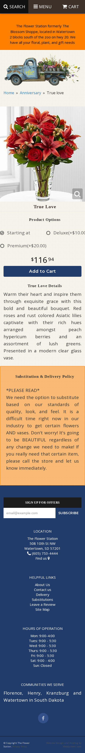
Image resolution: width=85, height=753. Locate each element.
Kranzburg (57, 693)
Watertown (16, 700)
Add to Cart (42, 271)
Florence (13, 693)
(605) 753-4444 (44, 553)
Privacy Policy (20, 746)
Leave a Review (42, 604)
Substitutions (42, 599)
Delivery (42, 594)
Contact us (42, 589)
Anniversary (30, 92)
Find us (41, 558)
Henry (34, 693)
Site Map (42, 609)
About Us (42, 584)
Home (9, 92)
